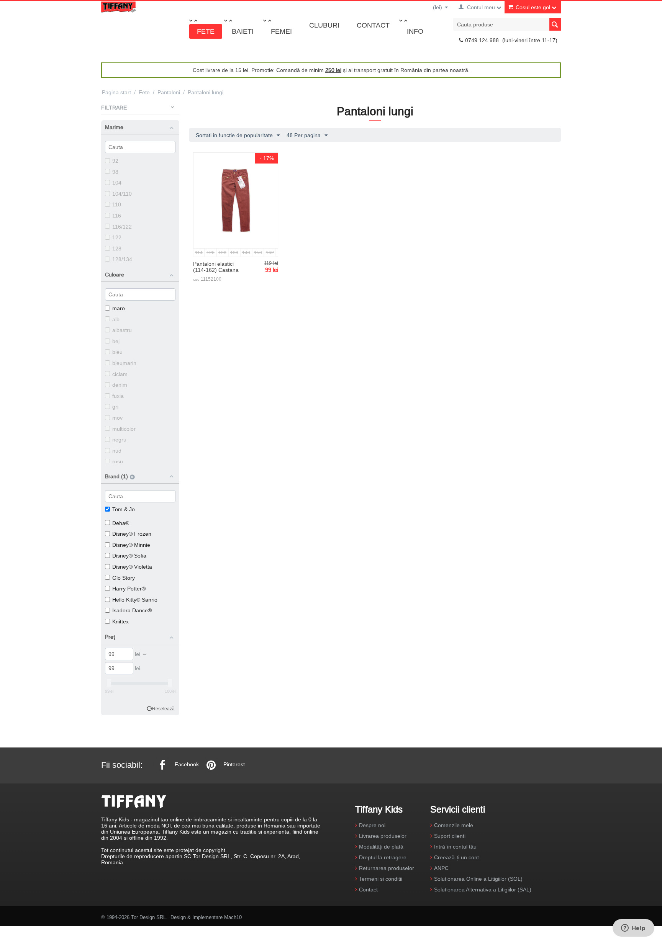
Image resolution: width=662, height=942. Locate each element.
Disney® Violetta (132, 567)
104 (116, 183)
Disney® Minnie (131, 545)
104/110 (122, 194)
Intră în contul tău (455, 847)
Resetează (163, 708)
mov (117, 418)
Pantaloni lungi (205, 92)
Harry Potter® (129, 588)
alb (116, 319)
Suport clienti (449, 836)
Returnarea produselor (386, 868)
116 (116, 216)
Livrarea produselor (382, 836)
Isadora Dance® (132, 610)
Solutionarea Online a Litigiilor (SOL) (478, 879)
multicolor (124, 429)
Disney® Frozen (131, 534)
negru (119, 440)
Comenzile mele (453, 825)
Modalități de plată (381, 847)
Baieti (243, 31)
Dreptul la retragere (382, 857)
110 (116, 204)
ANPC (441, 868)
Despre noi (372, 825)
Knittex (120, 621)
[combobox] (507, 24)
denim (119, 385)
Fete (206, 31)
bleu (117, 352)
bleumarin (124, 363)
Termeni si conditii (380, 879)
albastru (122, 330)
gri (115, 407)
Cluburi (324, 25)
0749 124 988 (482, 40)
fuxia (118, 396)
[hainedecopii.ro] (118, 6)
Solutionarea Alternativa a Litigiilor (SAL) (482, 889)
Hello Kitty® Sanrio (134, 600)
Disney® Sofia (129, 556)
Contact (373, 25)
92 (115, 161)
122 (116, 237)
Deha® (120, 523)
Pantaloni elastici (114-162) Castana (216, 267)
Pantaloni (168, 92)
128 (116, 248)
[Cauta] (555, 24)
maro (118, 308)
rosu (117, 461)
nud (116, 451)
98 (115, 172)
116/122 (122, 227)
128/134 (122, 259)
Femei (281, 31)
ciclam (120, 374)
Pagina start (116, 92)
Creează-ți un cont (456, 857)
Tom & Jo (123, 509)
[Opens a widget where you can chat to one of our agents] (633, 928)
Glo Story (123, 578)
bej (116, 341)
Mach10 (233, 917)
